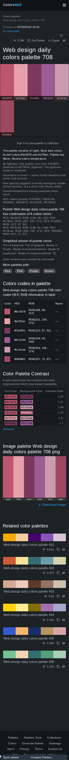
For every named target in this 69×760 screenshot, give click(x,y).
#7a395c (7, 329)
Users (11, 748)
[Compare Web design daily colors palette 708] (64, 40)
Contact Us (55, 748)
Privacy (24, 748)
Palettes (13, 737)
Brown (49, 271)
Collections (54, 737)
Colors (12, 5)
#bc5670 (7, 310)
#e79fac (7, 320)
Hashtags (55, 743)
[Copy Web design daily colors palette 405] (58, 643)
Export (55, 40)
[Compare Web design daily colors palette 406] (63, 666)
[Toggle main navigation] (64, 5)
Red (7, 271)
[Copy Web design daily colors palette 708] (55, 253)
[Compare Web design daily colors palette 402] (63, 573)
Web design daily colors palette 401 (28, 544)
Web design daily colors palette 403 (28, 591)
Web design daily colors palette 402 (28, 568)
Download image (53, 504)
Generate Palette (33, 743)
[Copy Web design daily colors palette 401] (58, 549)
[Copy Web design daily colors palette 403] (58, 596)
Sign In (21, 143)
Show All (8, 428)
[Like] (61, 36)
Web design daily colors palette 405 (28, 638)
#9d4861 (7, 357)
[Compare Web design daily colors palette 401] (63, 549)
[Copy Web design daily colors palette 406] (58, 666)
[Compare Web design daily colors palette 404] (63, 619)
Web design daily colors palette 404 (28, 615)
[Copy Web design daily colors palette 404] (58, 619)
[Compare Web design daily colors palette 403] (63, 596)
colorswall (13, 31)
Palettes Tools (33, 737)
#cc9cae (7, 348)
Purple (34, 271)
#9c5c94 (7, 338)
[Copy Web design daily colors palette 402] (58, 573)
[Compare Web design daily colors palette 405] (63, 643)
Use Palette (37, 40)
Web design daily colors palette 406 (28, 661)
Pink (20, 271)
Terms (39, 748)
